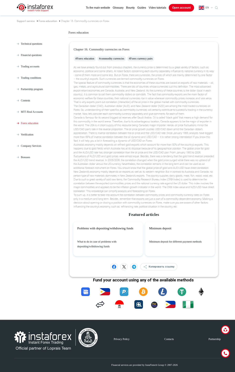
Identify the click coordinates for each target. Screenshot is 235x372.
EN (207, 7)
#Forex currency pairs (141, 58)
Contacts (169, 339)
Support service (26, 21)
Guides (141, 7)
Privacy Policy (122, 339)
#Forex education (84, 58)
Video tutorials (157, 7)
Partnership (215, 339)
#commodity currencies (111, 58)
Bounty (130, 7)
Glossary (118, 7)
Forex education (48, 21)
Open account (181, 7)
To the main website (98, 7)
